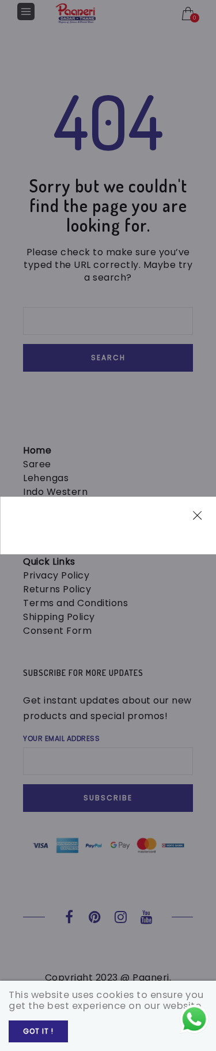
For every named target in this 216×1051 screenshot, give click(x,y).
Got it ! (38, 1031)
